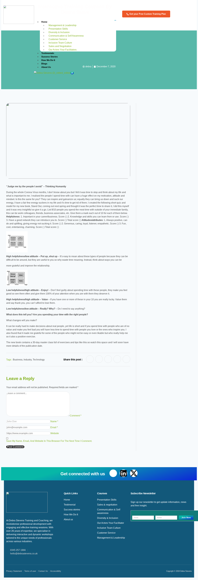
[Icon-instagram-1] (117, 359)
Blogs (44, 63)
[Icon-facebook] (90, 359)
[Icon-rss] (126, 359)
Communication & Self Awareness (66, 36)
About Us (46, 67)
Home (44, 22)
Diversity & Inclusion (59, 32)
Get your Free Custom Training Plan (147, 14)
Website (54, 433)
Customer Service (58, 39)
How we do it (48, 60)
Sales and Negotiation (60, 46)
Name (54, 421)
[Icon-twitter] (108, 359)
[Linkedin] (123, 473)
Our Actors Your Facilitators (63, 49)
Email (54, 427)
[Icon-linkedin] (99, 359)
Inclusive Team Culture (61, 42)
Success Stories (49, 56)
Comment (75, 415)
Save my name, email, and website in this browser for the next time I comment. (49, 441)
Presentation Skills (58, 29)
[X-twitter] (134, 473)
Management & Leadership (62, 25)
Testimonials (47, 53)
